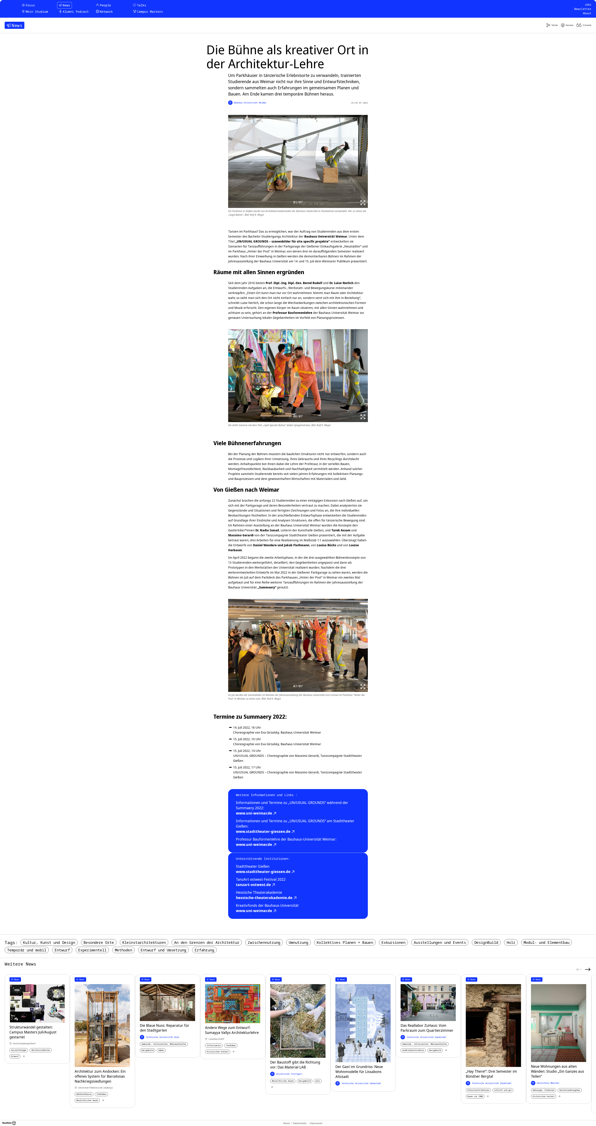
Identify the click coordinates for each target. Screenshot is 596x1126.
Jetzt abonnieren (333, 583)
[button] (357, 542)
